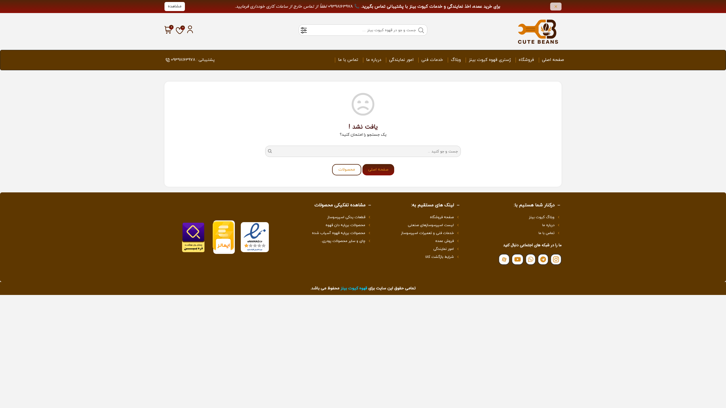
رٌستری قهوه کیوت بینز (490, 60)
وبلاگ (456, 60)
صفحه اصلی (553, 60)
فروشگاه (526, 60)
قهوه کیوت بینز (354, 288)
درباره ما (373, 60)
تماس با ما (348, 60)
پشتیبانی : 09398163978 (193, 60)
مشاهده (175, 6)
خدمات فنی (432, 60)
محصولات (346, 169)
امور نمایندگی (401, 60)
